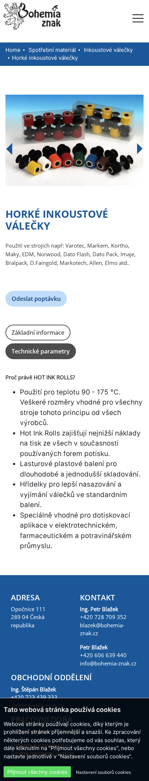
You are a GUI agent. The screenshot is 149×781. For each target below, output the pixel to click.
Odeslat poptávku (36, 299)
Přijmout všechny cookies (37, 772)
